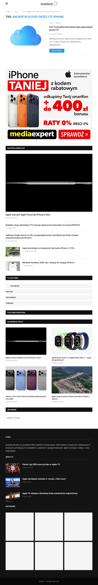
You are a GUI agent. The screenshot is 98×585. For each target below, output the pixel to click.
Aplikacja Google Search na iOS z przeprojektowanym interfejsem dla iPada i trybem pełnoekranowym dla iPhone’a (42, 236)
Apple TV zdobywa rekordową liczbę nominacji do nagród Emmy (50, 493)
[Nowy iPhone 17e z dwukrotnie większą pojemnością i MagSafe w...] (49, 556)
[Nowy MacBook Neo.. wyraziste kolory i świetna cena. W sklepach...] (19, 556)
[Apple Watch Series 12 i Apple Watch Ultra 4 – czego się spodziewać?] (72, 341)
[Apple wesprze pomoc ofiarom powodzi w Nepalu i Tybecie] (72, 379)
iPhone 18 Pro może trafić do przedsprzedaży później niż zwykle (26, 397)
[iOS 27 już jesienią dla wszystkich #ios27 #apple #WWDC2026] (49, 526)
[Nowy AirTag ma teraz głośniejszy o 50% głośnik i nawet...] (78, 556)
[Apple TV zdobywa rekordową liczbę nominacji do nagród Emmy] (13, 497)
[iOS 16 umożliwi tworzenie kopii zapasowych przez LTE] (26, 35)
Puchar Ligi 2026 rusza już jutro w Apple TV (41, 464)
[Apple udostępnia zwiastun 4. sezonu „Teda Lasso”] (13, 482)
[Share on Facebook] (69, 56)
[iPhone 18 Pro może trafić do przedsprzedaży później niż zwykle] (26, 379)
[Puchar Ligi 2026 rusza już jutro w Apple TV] (13, 468)
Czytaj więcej (56, 51)
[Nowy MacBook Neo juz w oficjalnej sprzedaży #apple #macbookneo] (78, 526)
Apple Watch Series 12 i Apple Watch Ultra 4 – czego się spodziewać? (71, 359)
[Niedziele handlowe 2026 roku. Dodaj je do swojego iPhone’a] (13, 266)
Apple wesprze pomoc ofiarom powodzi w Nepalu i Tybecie (71, 397)
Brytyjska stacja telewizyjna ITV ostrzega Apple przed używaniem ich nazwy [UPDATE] (43, 225)
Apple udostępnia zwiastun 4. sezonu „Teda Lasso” (44, 479)
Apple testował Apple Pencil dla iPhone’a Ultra (28, 214)
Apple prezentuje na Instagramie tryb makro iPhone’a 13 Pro (48, 248)
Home (8, 11)
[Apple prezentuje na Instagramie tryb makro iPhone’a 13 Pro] (13, 251)
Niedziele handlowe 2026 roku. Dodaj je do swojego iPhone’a (48, 262)
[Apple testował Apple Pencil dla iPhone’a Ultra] (49, 183)
